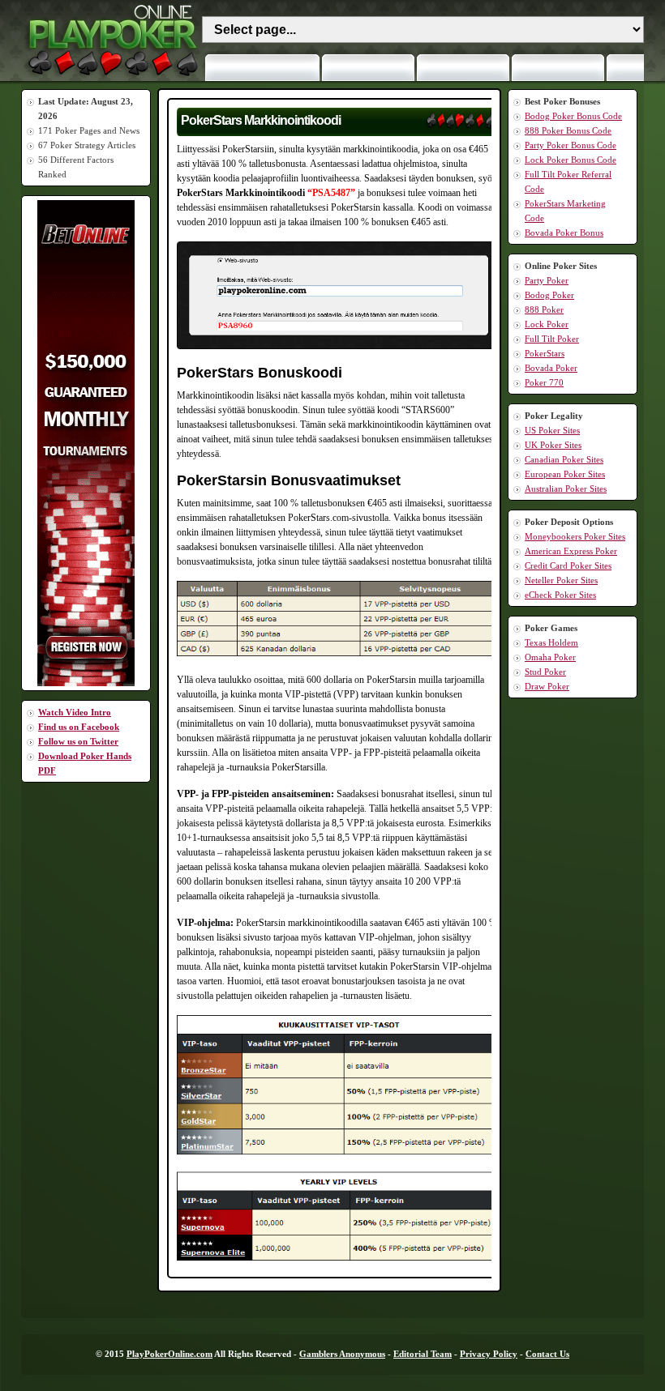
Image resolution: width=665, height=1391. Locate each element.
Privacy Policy (488, 1354)
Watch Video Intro (74, 712)
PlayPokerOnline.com (169, 1354)
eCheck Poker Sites (560, 594)
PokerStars (544, 353)
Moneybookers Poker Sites (575, 536)
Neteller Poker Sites (561, 580)
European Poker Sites (565, 474)
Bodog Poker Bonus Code (573, 116)
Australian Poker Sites (566, 488)
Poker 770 (544, 382)
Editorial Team (422, 1354)
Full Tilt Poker (552, 338)
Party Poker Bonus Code (570, 145)
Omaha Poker (550, 657)
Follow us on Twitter (78, 741)
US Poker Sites (552, 430)
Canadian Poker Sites (564, 459)
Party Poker (546, 280)
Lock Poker (546, 324)
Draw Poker (547, 686)
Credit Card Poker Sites (568, 565)
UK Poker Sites (553, 445)
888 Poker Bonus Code (568, 130)
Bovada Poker (551, 368)
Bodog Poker (549, 295)
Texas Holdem (551, 642)
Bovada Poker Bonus (564, 232)
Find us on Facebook (78, 727)
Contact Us (547, 1354)
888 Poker (544, 309)
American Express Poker (571, 551)
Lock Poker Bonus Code (570, 159)
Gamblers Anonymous (342, 1354)
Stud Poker (545, 671)
